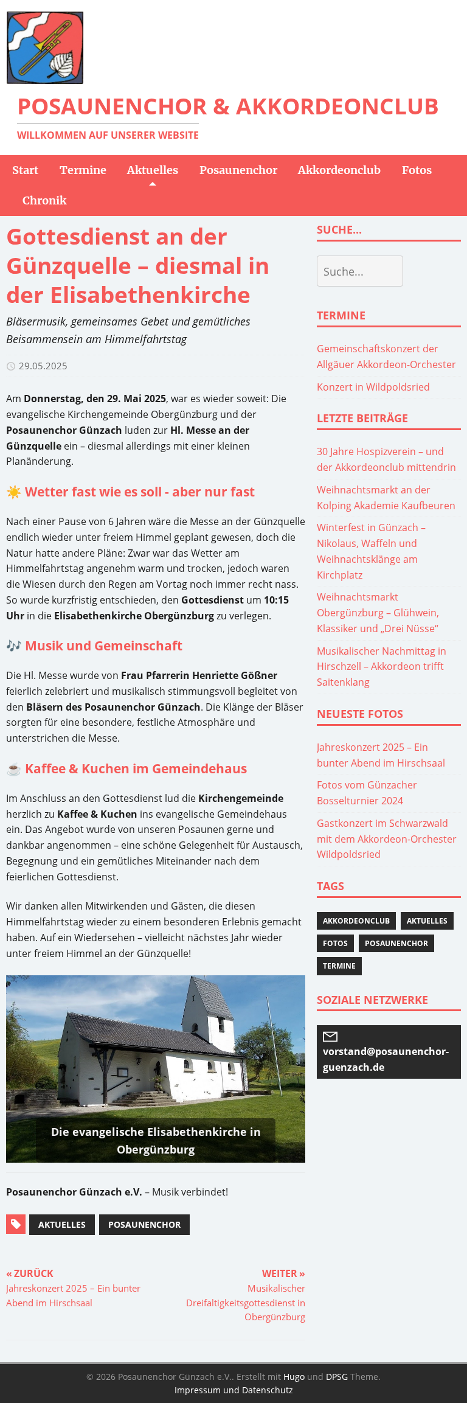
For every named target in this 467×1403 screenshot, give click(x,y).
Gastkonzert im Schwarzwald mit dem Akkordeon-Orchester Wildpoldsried (387, 839)
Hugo (294, 1376)
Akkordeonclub (356, 921)
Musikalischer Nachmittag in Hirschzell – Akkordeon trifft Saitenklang (381, 666)
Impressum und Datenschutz (234, 1390)
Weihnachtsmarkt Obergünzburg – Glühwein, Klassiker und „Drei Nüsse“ (378, 612)
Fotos (335, 943)
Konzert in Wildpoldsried (373, 387)
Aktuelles (427, 921)
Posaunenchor (396, 943)
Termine (339, 966)
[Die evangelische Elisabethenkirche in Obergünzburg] (155, 1069)
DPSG (337, 1376)
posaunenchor (144, 1224)
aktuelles (62, 1224)
